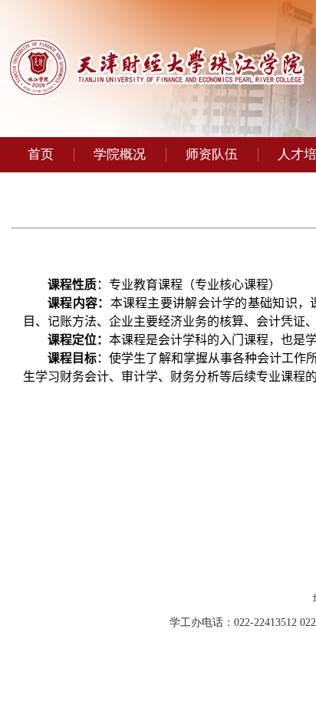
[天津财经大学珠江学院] (156, 93)
